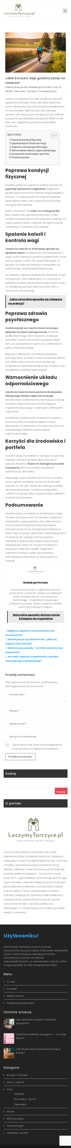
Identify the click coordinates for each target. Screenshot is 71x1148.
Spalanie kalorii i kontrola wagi (29, 143)
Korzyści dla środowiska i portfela (30, 154)
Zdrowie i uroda (25, 91)
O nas (11, 981)
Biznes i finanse (17, 1075)
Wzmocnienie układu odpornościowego (34, 150)
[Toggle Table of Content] (52, 135)
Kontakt (12, 988)
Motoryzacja (15, 1118)
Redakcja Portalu (40, 87)
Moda (11, 1111)
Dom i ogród (15, 1082)
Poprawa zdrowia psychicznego (29, 147)
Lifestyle (19, 1093)
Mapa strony (15, 996)
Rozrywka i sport (25, 1099)
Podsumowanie (20, 157)
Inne (10, 1089)
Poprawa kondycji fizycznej (26, 139)
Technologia (15, 1125)
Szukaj (61, 791)
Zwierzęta (20, 1104)
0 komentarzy (47, 91)
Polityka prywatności (20, 1003)
